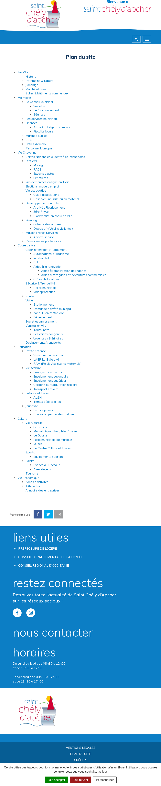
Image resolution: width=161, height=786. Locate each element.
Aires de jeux (42, 469)
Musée (38, 444)
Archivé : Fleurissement (49, 207)
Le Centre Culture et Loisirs (52, 448)
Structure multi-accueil (48, 355)
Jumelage (32, 85)
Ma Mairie (24, 98)
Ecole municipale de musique (52, 440)
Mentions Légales (80, 748)
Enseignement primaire (49, 372)
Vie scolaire (33, 368)
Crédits (80, 760)
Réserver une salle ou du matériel (56, 199)
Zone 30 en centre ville (48, 313)
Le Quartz (40, 435)
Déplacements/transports (43, 342)
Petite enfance (36, 351)
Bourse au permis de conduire (53, 414)
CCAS (30, 140)
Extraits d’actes (44, 173)
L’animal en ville (36, 325)
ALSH (37, 397)
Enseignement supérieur (49, 380)
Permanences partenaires (43, 241)
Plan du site (80, 754)
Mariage (39, 165)
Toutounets (41, 330)
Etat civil (31, 161)
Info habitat (41, 258)
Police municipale (45, 288)
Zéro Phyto (41, 212)
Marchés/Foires (36, 89)
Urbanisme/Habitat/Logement (46, 250)
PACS (37, 169)
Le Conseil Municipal (39, 102)
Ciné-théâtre (42, 427)
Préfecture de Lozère (37, 548)
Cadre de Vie (26, 245)
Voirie (29, 300)
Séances (39, 114)
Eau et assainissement (41, 321)
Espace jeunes (43, 410)
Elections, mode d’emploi (42, 186)
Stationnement (43, 304)
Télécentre (33, 486)
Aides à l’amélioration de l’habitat (63, 271)
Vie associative (36, 190)
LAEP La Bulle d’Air (46, 359)
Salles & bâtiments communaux (47, 93)
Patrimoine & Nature (39, 81)
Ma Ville (23, 72)
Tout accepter (56, 779)
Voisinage (32, 220)
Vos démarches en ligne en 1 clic (47, 182)
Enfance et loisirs (37, 393)
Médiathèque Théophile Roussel (55, 431)
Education (24, 347)
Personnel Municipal (39, 148)
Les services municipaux (42, 119)
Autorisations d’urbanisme (51, 254)
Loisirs (30, 461)
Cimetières (40, 178)
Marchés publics (36, 136)
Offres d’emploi (36, 144)
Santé (30, 296)
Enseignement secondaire (51, 376)
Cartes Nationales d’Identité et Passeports (55, 157)
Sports (30, 452)
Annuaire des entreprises (43, 490)
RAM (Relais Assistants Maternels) (57, 363)
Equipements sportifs (48, 457)
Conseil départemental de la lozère (50, 557)
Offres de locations (46, 279)
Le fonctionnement (46, 110)
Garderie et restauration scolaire (55, 385)
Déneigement (42, 317)
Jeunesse (32, 406)
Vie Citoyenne (27, 152)
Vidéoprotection (44, 292)
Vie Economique (28, 478)
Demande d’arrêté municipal (52, 309)
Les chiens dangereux (48, 334)
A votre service (43, 237)
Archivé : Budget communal (51, 127)
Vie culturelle (34, 423)
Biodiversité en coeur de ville (52, 216)
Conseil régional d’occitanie (43, 565)
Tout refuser (80, 779)
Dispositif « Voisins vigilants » (53, 228)
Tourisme (32, 473)
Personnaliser (105, 779)
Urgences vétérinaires (48, 338)
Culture (22, 419)
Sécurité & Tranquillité (40, 283)
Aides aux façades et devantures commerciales (73, 275)
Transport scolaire (45, 389)
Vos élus (39, 106)
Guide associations (46, 195)
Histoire (31, 76)
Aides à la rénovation (47, 267)
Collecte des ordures (47, 224)
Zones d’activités (37, 482)
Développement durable (42, 203)
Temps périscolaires (47, 402)
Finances (32, 123)
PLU (36, 262)
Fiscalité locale (43, 131)
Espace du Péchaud (46, 465)
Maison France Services (42, 233)
